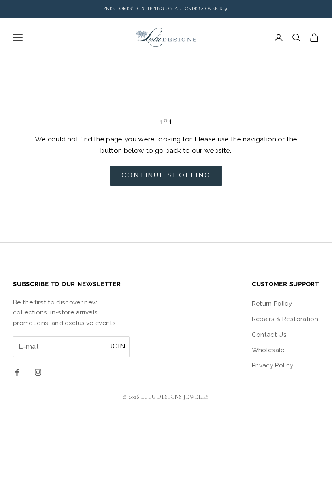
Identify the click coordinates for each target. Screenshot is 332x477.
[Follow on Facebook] (17, 372)
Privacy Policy (273, 365)
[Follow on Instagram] (38, 372)
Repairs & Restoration (285, 319)
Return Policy (272, 303)
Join (117, 346)
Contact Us (269, 334)
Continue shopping (166, 175)
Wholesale (268, 350)
